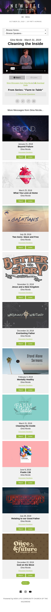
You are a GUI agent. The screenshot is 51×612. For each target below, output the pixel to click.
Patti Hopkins (36, 21)
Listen (35, 77)
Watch (18, 77)
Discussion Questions (26, 94)
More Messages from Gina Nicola (20, 83)
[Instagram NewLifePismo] (25, 591)
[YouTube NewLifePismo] (30, 591)
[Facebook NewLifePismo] (20, 591)
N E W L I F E (26, 5)
